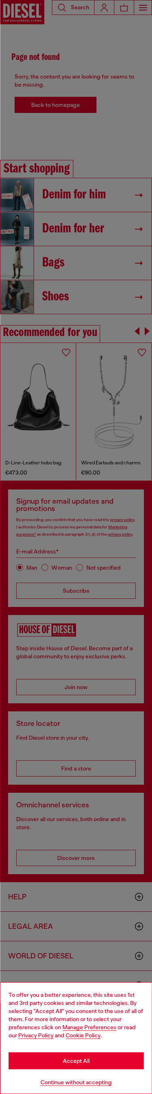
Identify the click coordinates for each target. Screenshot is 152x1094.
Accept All (76, 1061)
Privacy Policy (36, 1035)
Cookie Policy (83, 1035)
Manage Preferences (89, 1027)
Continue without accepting (76, 1082)
